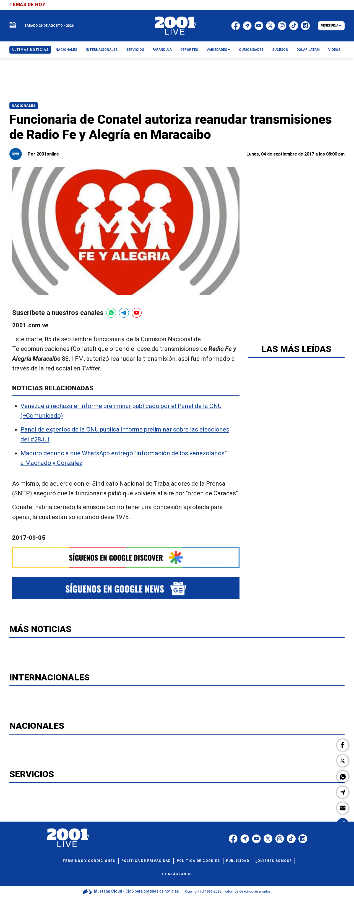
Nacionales (24, 106)
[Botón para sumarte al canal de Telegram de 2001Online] (124, 313)
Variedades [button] (217, 50)
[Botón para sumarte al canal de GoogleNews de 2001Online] (126, 588)
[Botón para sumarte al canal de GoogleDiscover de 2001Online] (126, 557)
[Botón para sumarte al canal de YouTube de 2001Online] (137, 313)
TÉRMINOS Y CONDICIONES (89, 861)
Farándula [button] (162, 50)
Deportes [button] (189, 50)
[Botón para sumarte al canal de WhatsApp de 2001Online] (111, 313)
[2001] (176, 25)
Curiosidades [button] (251, 50)
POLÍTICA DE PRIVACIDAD (146, 861)
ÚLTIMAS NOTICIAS (30, 50)
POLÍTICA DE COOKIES (198, 861)
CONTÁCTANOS (177, 874)
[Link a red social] (233, 838)
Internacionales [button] (102, 50)
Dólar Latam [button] (308, 50)
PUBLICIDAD (237, 861)
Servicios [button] (135, 50)
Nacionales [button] (66, 50)
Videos (334, 50)
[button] (342, 745)
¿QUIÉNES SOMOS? (273, 861)
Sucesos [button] (280, 50)
